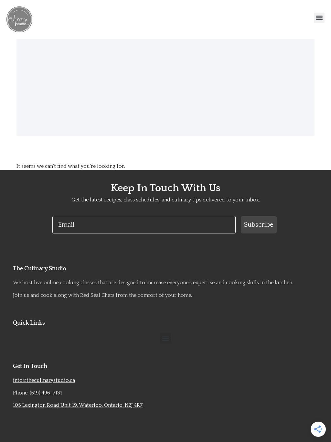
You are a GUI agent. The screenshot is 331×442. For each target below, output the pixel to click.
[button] (319, 18)
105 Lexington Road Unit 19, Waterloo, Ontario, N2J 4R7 (78, 405)
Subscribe (258, 224)
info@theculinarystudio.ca (44, 380)
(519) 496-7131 (46, 393)
